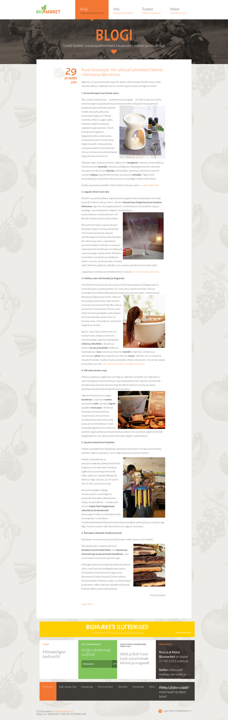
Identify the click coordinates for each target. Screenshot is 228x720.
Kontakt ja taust (178, 10)
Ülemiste (122, 686)
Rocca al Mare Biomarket (169, 654)
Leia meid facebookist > (175, 711)
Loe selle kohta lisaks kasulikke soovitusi (123, 363)
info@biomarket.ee (63, 711)
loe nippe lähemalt (149, 185)
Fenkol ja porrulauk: (174, 687)
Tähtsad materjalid (122, 10)
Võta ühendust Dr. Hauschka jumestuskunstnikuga (138, 629)
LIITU (115, 664)
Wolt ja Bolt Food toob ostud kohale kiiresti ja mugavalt (135, 658)
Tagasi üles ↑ (87, 603)
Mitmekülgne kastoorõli (54, 654)
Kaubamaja (87, 686)
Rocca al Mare (105, 686)
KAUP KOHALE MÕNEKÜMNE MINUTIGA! (133, 645)
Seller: (164, 670)
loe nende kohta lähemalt (145, 271)
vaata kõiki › (186, 674)
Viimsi (152, 686)
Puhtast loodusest (151, 10)
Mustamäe (138, 686)
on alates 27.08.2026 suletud (173, 658)
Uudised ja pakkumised (92, 10)
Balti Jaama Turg (67, 686)
